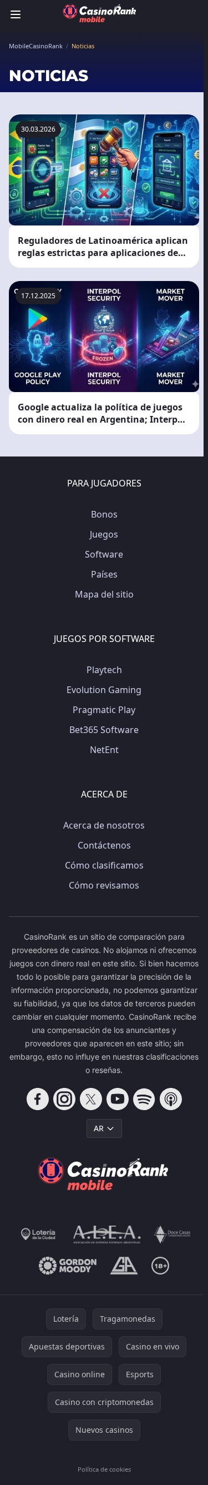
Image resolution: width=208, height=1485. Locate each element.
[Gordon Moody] (68, 1266)
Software (104, 554)
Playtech (104, 670)
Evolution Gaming (104, 690)
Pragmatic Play (104, 710)
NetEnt (104, 750)
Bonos (104, 514)
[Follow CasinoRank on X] (91, 1099)
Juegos (104, 534)
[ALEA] (107, 1234)
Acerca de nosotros (104, 825)
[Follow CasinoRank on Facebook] (38, 1099)
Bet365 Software (104, 730)
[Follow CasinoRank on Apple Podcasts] (171, 1099)
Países (104, 574)
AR (99, 1128)
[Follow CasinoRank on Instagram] (64, 1099)
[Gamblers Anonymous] (124, 1266)
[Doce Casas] (172, 1234)
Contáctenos (104, 845)
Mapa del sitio (104, 594)
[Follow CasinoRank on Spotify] (144, 1099)
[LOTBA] (39, 1234)
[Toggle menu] (15, 14)
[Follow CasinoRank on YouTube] (117, 1099)
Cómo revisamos (104, 885)
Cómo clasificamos (104, 865)
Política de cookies (104, 1469)
